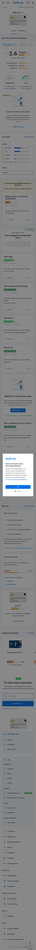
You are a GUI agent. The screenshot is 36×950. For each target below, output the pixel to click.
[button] (18, 491)
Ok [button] (18, 487)
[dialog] (18, 475)
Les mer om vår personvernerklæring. (16, 479)
